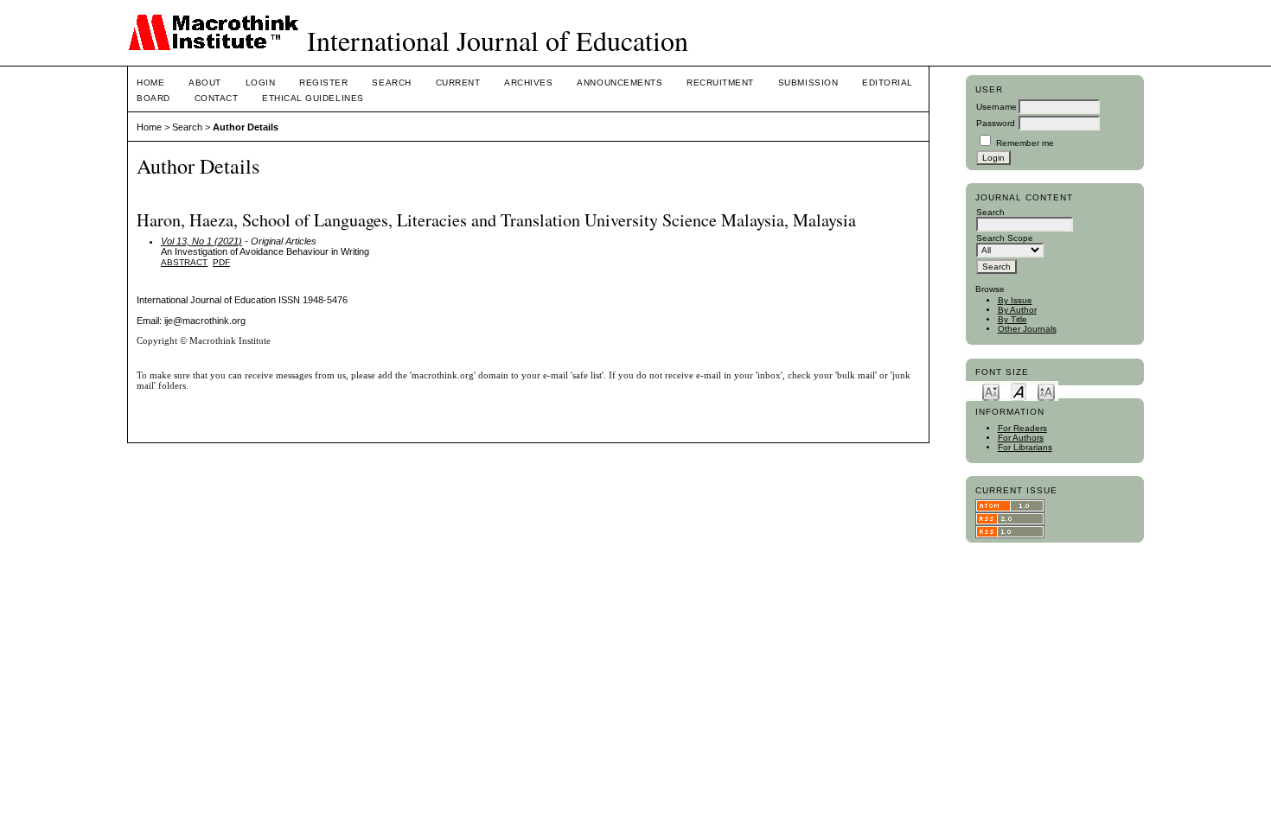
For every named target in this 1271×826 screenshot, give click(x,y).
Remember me (1025, 143)
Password (995, 123)
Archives (528, 82)
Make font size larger (1046, 391)
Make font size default (1018, 391)
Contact (217, 98)
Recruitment (720, 82)
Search (391, 82)
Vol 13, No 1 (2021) (201, 241)
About (204, 82)
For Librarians (1025, 447)
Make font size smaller (991, 391)
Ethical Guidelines (312, 98)
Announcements (619, 82)
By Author (1017, 310)
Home (150, 82)
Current (458, 82)
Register (323, 82)
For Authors (1021, 437)
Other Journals (1027, 329)
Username (996, 106)
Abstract (184, 262)
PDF (221, 262)
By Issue (1015, 300)
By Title (1012, 319)
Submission (808, 82)
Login (261, 82)
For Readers (1022, 428)
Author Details (245, 127)
